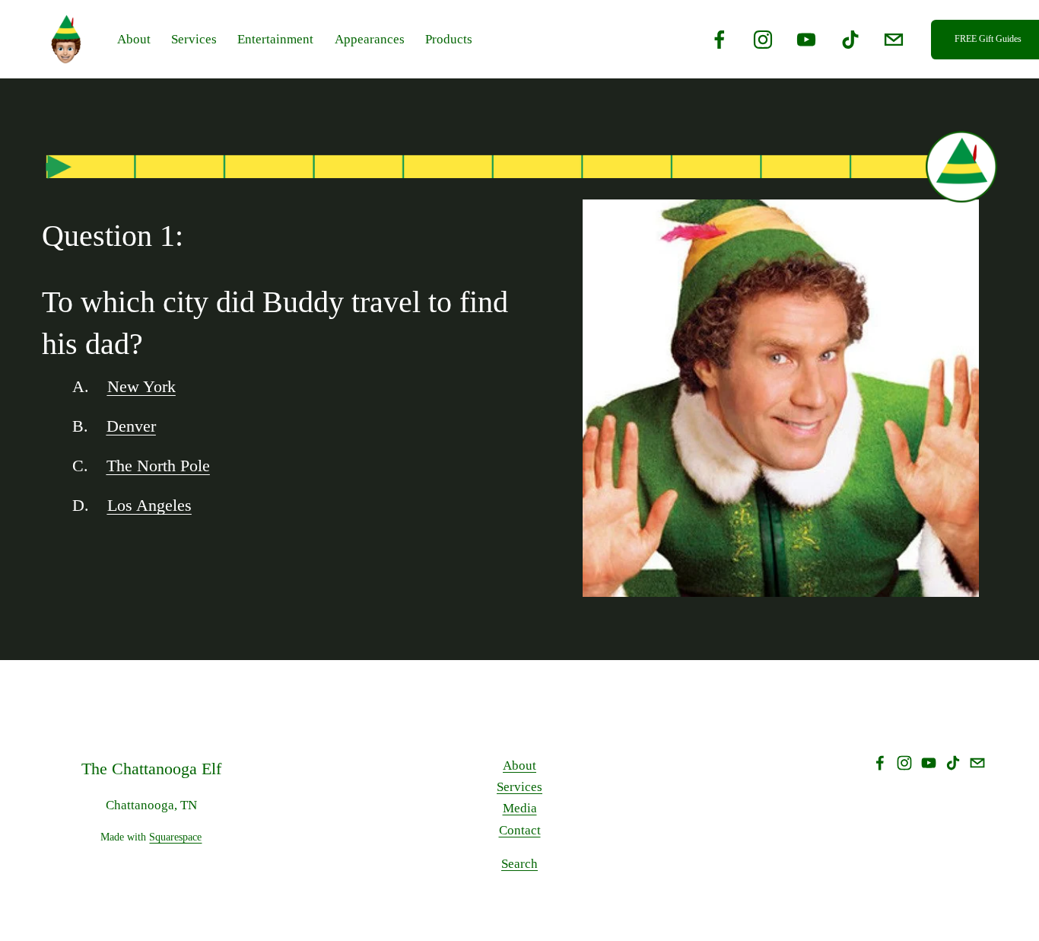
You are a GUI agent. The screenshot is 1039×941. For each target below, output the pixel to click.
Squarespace (175, 837)
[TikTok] (850, 39)
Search (519, 863)
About (519, 765)
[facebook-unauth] (719, 39)
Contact (520, 830)
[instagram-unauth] (762, 39)
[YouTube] (806, 39)
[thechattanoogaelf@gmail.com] (893, 39)
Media (520, 808)
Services (519, 787)
